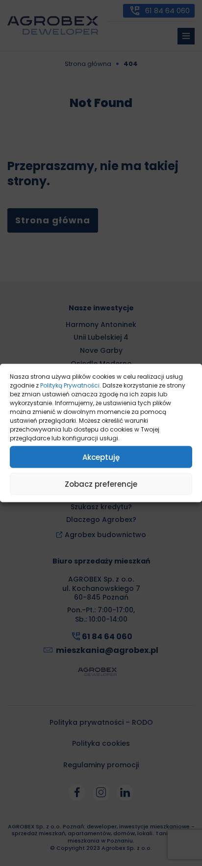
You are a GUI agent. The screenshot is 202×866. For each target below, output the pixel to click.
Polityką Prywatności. (70, 385)
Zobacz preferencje (101, 483)
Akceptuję (101, 457)
